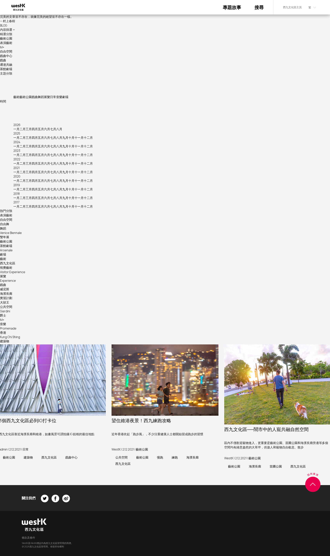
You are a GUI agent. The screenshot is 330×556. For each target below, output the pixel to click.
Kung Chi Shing (10, 337)
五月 (41, 129)
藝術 (16, 97)
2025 (16, 133)
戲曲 (3, 60)
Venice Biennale (11, 233)
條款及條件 (28, 537)
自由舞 (4, 224)
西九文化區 (7, 263)
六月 (47, 129)
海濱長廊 (6, 293)
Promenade (8, 328)
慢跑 (160, 457)
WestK (116, 449)
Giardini (5, 311)
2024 (16, 142)
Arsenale (6, 250)
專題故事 (232, 7)
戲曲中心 (6, 56)
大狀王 (4, 302)
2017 (16, 202)
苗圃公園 (276, 466)
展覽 (47, 97)
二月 (22, 129)
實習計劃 (6, 298)
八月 (59, 129)
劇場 (65, 97)
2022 (16, 159)
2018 (16, 194)
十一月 (79, 138)
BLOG (3, 25)
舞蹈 (41, 97)
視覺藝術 (6, 267)
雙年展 (4, 237)
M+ (2, 47)
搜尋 (259, 7)
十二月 (88, 138)
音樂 (59, 97)
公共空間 (6, 307)
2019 (16, 185)
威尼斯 (4, 289)
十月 (71, 138)
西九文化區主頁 (292, 7)
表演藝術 (6, 43)
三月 (29, 129)
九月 (65, 138)
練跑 (175, 457)
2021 (16, 168)
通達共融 (6, 64)
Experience (8, 280)
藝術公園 (6, 38)
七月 (53, 129)
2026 (16, 125)
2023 (16, 151)
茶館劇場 (6, 69)
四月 (35, 129)
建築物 (4, 341)
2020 (16, 176)
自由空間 (6, 51)
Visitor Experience (12, 272)
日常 (53, 97)
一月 (16, 129)
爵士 (3, 315)
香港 (3, 332)
